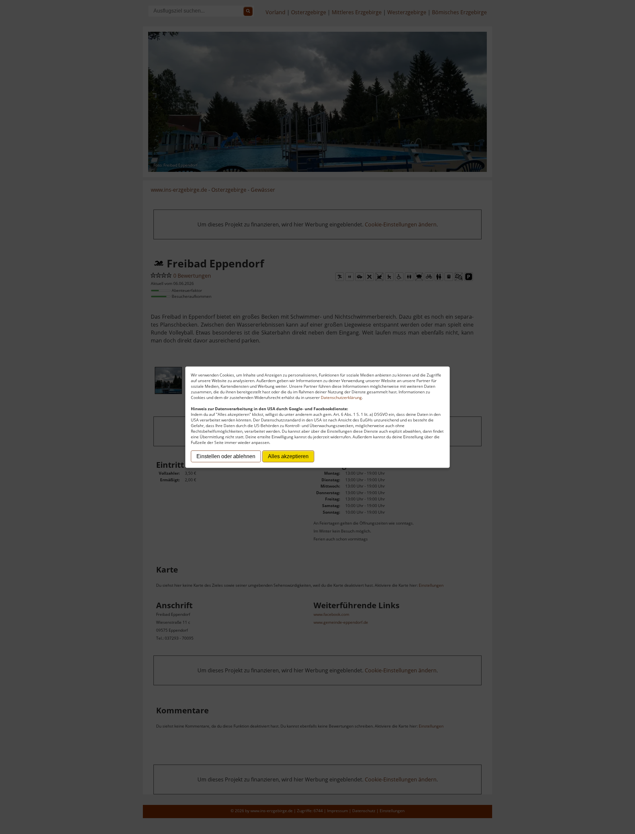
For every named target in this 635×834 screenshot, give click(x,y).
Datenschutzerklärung (341, 397)
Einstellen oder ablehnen (225, 456)
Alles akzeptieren (288, 456)
